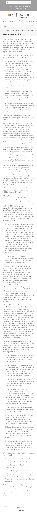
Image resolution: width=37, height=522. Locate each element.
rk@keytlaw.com (21, 8)
